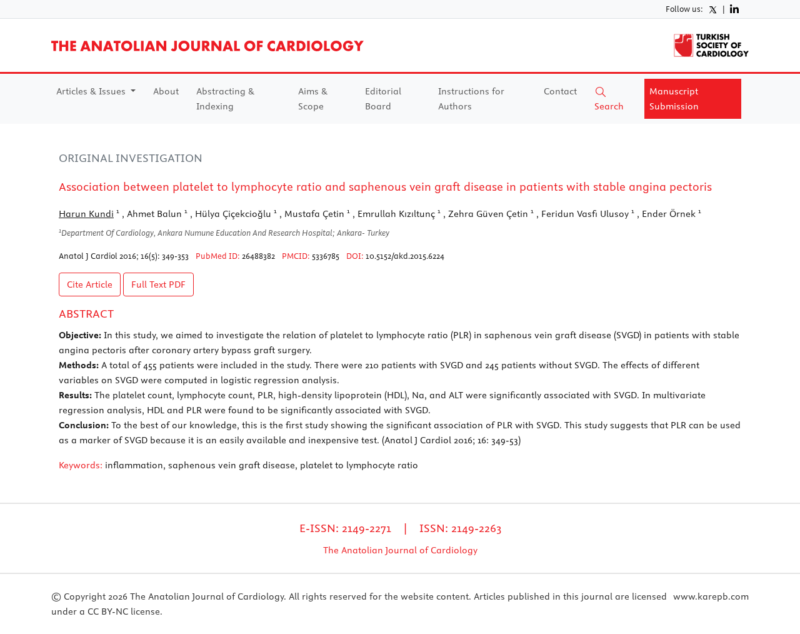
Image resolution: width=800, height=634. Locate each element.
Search (609, 106)
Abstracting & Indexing (225, 99)
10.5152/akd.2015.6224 (405, 256)
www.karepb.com (711, 596)
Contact (560, 91)
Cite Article (89, 284)
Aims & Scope (313, 99)
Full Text (158, 284)
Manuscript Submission (674, 99)
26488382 (258, 256)
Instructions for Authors (471, 99)
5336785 (325, 256)
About (166, 91)
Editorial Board (383, 99)
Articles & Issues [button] (92, 91)
